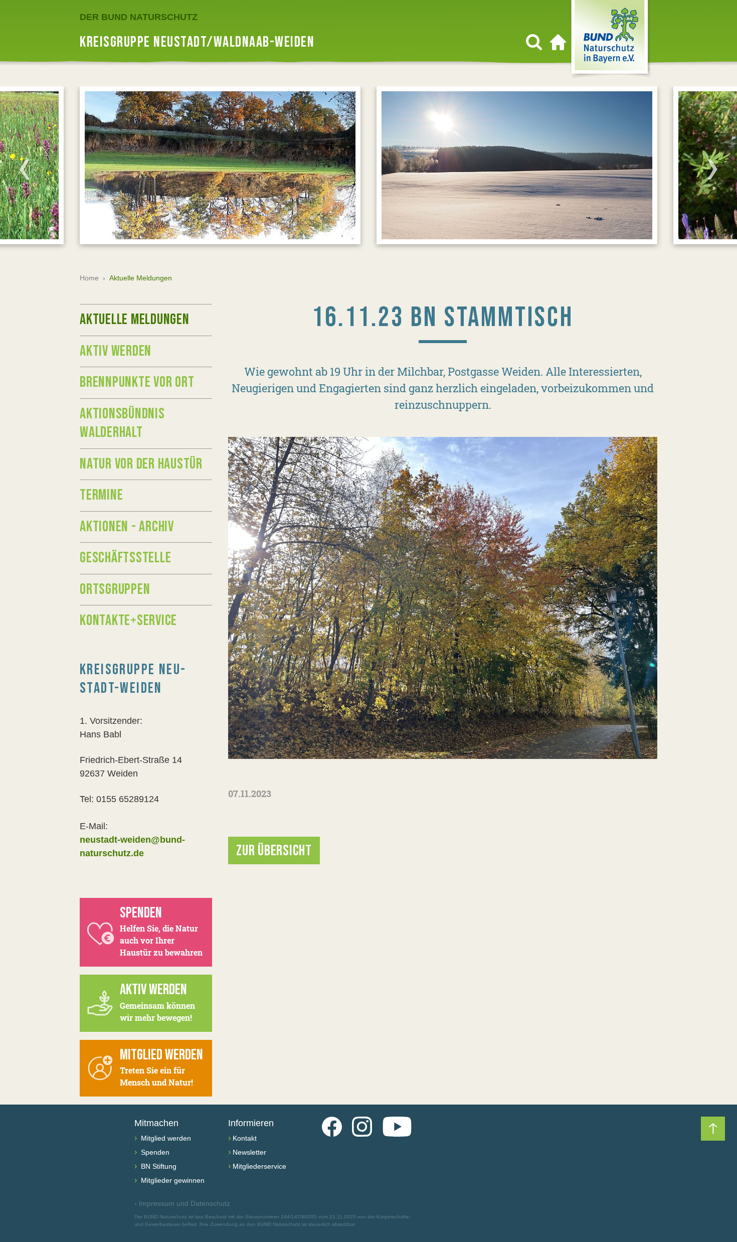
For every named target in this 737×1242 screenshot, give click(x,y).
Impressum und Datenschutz (182, 1203)
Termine (101, 495)
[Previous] (24, 169)
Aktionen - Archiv (127, 527)
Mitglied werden (165, 1138)
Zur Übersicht (274, 851)
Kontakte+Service (128, 620)
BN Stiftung (157, 1166)
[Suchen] (534, 42)
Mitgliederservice (259, 1166)
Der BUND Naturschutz (139, 17)
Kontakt (245, 1138)
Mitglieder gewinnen (172, 1180)
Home (89, 278)
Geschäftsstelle (125, 558)
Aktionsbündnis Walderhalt (122, 423)
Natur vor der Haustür (141, 464)
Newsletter (249, 1152)
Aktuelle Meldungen (135, 319)
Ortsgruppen (115, 589)
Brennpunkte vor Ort (137, 382)
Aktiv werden (115, 351)
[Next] (712, 169)
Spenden (154, 1152)
